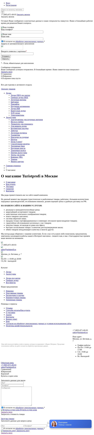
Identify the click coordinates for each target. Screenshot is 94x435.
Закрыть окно (6, 72)
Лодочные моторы (18, 100)
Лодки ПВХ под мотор (20, 95)
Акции (9, 315)
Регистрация (11, 5)
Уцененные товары (14, 300)
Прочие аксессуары (19, 153)
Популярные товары (14, 293)
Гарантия (10, 189)
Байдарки (15, 102)
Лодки (8, 93)
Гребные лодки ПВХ (19, 97)
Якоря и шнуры (17, 161)
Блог (8, 321)
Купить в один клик (28, 410)
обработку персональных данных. (29, 41)
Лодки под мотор (13, 278)
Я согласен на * (24, 408)
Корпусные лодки (18, 111)
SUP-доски (15, 113)
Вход (8, 3)
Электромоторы (17, 115)
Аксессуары (11, 117)
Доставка (10, 186)
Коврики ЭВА (17, 157)
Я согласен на (24, 41)
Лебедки (14, 131)
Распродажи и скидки (15, 295)
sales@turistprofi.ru (8, 249)
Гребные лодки (12, 280)
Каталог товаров (8, 89)
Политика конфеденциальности (19, 326)
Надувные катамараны (20, 106)
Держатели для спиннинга (22, 124)
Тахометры (15, 135)
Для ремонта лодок (19, 126)
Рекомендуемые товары (16, 297)
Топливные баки (18, 146)
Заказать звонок (23, 14)
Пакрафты (15, 104)
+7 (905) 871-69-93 (8, 14)
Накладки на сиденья (20, 137)
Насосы (14, 139)
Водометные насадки (20, 128)
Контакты (10, 191)
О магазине (10, 182)
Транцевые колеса (18, 150)
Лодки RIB (15, 108)
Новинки (10, 291)
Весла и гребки (17, 122)
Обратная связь (7, 363)
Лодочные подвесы (19, 133)
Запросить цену (23, 431)
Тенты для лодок (18, 155)
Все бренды (11, 283)
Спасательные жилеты (20, 144)
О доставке (10, 312)
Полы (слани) (16, 142)
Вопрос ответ (11, 319)
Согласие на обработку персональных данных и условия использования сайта (38, 323)
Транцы (14, 159)
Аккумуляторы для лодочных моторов (27, 120)
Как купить (10, 184)
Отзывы (9, 308)
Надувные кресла (18, 148)
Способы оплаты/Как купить (18, 310)
